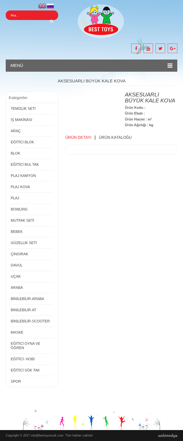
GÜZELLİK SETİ (24, 243)
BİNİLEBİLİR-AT (23, 310)
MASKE (17, 332)
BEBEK (17, 232)
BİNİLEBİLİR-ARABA (27, 299)
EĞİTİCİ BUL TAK (25, 164)
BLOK (15, 153)
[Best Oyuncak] (101, 21)
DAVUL (16, 265)
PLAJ (15, 198)
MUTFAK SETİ (22, 220)
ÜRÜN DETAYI (78, 137)
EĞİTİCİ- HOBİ (23, 359)
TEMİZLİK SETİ (23, 108)
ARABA (17, 288)
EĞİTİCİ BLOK (22, 142)
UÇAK (16, 276)
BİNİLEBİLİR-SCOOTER (30, 321)
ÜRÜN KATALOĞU (115, 137)
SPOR (16, 381)
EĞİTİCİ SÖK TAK (25, 370)
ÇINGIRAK (19, 254)
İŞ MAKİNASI (21, 120)
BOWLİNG (19, 209)
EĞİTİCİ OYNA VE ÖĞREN (25, 345)
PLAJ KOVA (20, 187)
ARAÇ (16, 131)
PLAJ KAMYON (23, 176)
